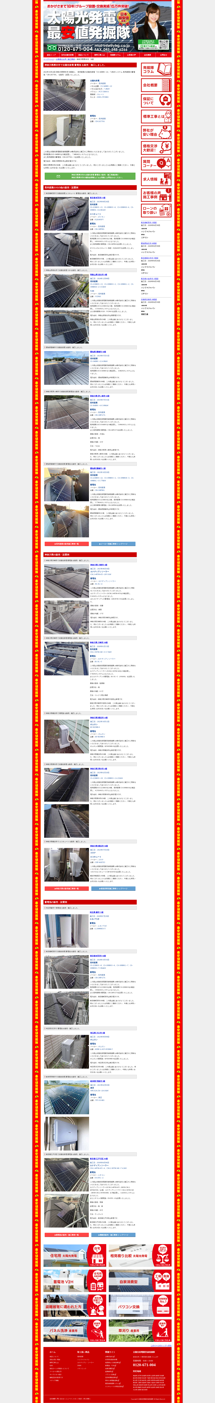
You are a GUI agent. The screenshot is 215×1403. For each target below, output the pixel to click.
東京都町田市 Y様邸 (149, 223)
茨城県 (162, 1375)
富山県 (135, 1380)
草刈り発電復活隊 (111, 1380)
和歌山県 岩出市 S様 (98, 275)
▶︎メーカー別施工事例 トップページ (113, 544)
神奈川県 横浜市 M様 (99, 846)
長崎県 (157, 1387)
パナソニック (81, 1368)
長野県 (153, 1380)
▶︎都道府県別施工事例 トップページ (113, 889)
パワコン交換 (110, 1374)
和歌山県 (135, 1385)
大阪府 (153, 1382)
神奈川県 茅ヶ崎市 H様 (99, 396)
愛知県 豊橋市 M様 (98, 352)
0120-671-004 (144, 1365)
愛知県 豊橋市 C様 (98, 468)
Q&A (51, 1365)
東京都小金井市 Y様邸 (149, 279)
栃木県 (135, 1378)
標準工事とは (99, 55)
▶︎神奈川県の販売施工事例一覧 (67, 889)
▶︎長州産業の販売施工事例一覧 (67, 544)
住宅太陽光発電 (67, 55)
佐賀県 (153, 1387)
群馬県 (139, 1378)
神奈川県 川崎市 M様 (99, 643)
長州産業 (80, 1356)
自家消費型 (109, 1368)
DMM (79, 1365)
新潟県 (163, 1378)
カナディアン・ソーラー (85, 1362)
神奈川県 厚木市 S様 (98, 769)
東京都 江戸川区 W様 (99, 1159)
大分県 (135, 1389)
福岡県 (148, 1387)
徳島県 (163, 1385)
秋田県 (148, 1375)
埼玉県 (144, 1378)
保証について (83, 55)
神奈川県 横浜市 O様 (99, 718)
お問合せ (163, 55)
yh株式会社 (109, 1356)
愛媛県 (139, 1387)
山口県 (159, 1385)
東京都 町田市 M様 (98, 956)
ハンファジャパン (83, 1359)
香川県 (135, 1387)
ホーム (53, 1352)
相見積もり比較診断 (112, 1362)
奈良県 (162, 1382)
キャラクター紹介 (56, 1374)
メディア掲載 (54, 1380)
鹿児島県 (144, 1389)
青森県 (135, 1375)
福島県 (157, 1375)
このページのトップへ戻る (161, 1346)
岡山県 (150, 1385)
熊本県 (162, 1387)
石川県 (139, 1380)
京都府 (148, 1382)
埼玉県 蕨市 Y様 (96, 912)
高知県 (144, 1387)
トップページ (48, 59)
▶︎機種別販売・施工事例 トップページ (113, 1235)
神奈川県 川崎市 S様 (98, 565)
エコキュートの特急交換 (113, 1386)
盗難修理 (108, 1371)
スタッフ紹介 (77, 1399)
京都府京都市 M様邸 (149, 299)
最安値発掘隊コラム (112, 1383)
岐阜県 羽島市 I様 (97, 1081)
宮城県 (144, 1375)
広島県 (154, 1385)
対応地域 (137, 1371)
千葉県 (148, 1378)
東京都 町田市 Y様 (97, 198)
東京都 (153, 1378)
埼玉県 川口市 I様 (97, 1033)
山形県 (153, 1375)
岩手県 (139, 1375)
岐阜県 (157, 1380)
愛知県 (135, 1382)
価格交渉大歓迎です (56, 1377)
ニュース (69, 1399)
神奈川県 (158, 1378)
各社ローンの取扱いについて (59, 1368)
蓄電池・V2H (110, 1365)
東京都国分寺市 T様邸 (149, 258)
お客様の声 (131, 55)
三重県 (139, 1382)
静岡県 (162, 1380)
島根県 (145, 1385)
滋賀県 (144, 1382)
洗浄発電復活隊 (110, 1377)
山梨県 (148, 1380)
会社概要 (147, 55)
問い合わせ (60, 1399)
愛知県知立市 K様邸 (149, 243)
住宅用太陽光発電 (111, 1359)
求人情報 (86, 1399)
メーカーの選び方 (56, 1371)
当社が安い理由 (55, 1359)
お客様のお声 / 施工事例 (65, 59)
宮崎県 (139, 1389)
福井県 (144, 1380)
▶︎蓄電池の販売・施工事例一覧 (67, 1235)
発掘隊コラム (115, 55)
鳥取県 (141, 1385)
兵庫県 (157, 1382)
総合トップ (51, 55)
